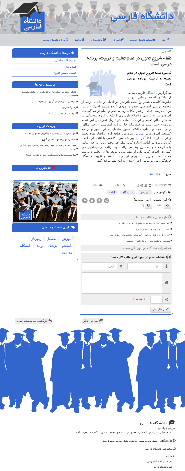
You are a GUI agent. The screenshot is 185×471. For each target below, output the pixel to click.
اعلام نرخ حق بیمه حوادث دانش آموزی (153, 229)
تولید (40, 246)
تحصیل (51, 239)
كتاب (112, 192)
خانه (164, 39)
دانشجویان (97, 39)
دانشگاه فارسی (142, 16)
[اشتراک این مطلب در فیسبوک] (99, 200)
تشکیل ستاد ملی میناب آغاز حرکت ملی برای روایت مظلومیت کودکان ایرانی (49, 94)
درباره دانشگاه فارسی (54, 39)
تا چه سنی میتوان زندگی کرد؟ (62, 113)
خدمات (67, 253)
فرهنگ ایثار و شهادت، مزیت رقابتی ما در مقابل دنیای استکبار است (139, 235)
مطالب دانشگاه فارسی (141, 39)
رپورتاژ (36, 239)
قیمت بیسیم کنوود (65, 72)
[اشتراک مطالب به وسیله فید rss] (85, 200)
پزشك (52, 246)
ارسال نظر (159, 309)
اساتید (78, 39)
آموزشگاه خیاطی (65, 60)
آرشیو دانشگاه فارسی (163, 466)
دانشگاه (151, 93)
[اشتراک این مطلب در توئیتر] (92, 200)
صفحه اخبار (91, 321)
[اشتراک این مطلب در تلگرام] (106, 200)
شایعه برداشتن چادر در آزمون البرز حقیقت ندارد (53, 101)
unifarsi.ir (157, 174)
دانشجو (67, 246)
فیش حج (71, 66)
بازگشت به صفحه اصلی (32, 321)
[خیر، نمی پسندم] (148, 205)
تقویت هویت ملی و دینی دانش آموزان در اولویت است (144, 223)
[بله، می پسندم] (167, 205)
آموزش (116, 39)
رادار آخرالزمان (69, 107)
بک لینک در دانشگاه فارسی (160, 461)
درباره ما (170, 455)
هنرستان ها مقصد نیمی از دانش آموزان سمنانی (148, 241)
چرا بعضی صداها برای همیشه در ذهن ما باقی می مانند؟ (51, 155)
